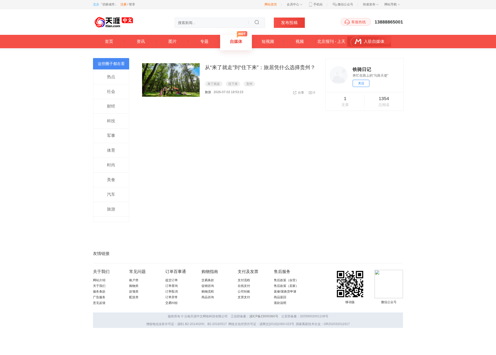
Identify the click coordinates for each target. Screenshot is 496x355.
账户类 (133, 280)
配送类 (133, 297)
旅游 (111, 209)
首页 (109, 41)
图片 (172, 41)
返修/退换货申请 (285, 291)
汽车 (111, 194)
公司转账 (244, 291)
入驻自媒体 (374, 41)
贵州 (249, 84)
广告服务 (99, 297)
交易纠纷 (171, 303)
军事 (111, 135)
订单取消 (171, 291)
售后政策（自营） (286, 280)
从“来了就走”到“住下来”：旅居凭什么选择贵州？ (260, 67)
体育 (111, 150)
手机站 (318, 4)
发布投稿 (289, 22)
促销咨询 (208, 286)
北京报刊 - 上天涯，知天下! (331, 43)
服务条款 (99, 291)
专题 (204, 41)
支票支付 (244, 297)
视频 (300, 41)
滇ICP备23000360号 (263, 316)
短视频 (268, 41)
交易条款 (208, 280)
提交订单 (171, 280)
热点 (111, 77)
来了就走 (213, 84)
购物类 (133, 286)
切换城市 (108, 4)
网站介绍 (99, 280)
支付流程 (244, 280)
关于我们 (99, 286)
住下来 (233, 84)
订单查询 (171, 286)
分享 (301, 92)
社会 (111, 91)
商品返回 (280, 297)
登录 (132, 4)
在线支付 (244, 286)
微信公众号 (345, 4)
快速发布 (369, 4)
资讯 (141, 41)
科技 (111, 121)
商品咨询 (208, 297)
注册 (123, 4)
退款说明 (280, 303)
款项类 (133, 291)
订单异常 (171, 297)
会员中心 (293, 4)
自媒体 (236, 41)
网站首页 (271, 4)
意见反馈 (99, 303)
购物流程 (208, 291)
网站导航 (390, 4)
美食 (111, 180)
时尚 (111, 165)
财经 (111, 106)
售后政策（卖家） (286, 286)
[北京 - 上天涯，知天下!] (113, 28)
